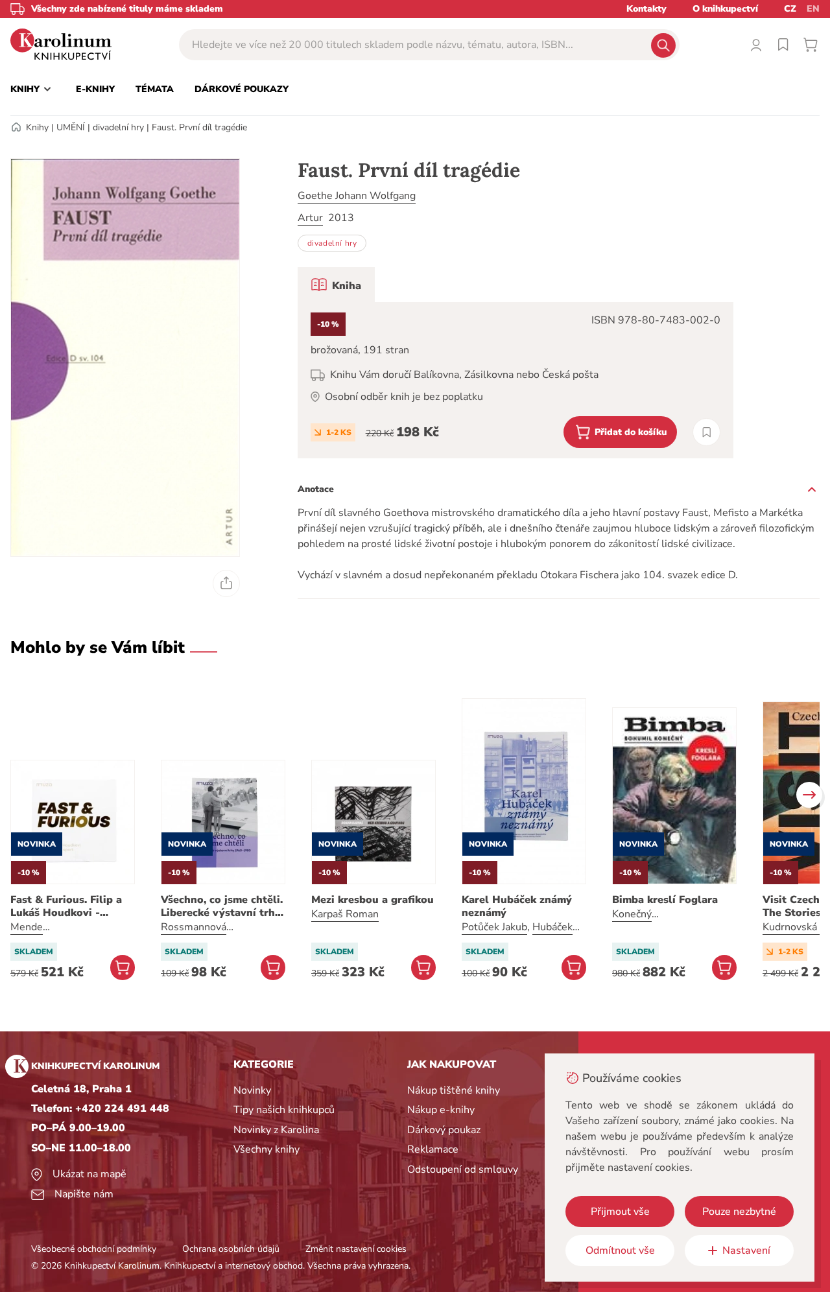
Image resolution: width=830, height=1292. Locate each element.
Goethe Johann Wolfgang (357, 196)
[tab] (336, 284)
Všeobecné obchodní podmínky (93, 1249)
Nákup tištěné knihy (453, 1090)
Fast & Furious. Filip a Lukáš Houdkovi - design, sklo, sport (66, 906)
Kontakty (646, 9)
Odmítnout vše (620, 1250)
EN (813, 9)
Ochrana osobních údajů (230, 1249)
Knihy (37, 127)
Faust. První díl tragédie (199, 127)
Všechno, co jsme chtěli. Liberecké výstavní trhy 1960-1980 (222, 906)
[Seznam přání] (783, 45)
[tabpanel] (515, 380)
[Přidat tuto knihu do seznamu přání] (706, 432)
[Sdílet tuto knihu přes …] (226, 583)
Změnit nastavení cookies (356, 1249)
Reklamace (432, 1149)
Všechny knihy (266, 1149)
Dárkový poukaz (443, 1130)
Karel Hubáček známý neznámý (517, 906)
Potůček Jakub (494, 927)
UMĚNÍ (70, 127)
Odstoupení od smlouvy (462, 1169)
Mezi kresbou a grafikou (372, 899)
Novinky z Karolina (276, 1130)
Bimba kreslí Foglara (665, 899)
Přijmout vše (620, 1211)
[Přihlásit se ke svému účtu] (756, 45)
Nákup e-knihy (441, 1110)
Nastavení (746, 1250)
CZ (790, 9)
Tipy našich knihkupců (284, 1110)
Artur (310, 218)
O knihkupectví (725, 9)
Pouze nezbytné (739, 1211)
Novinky (252, 1090)
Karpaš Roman (345, 914)
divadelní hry (118, 127)
